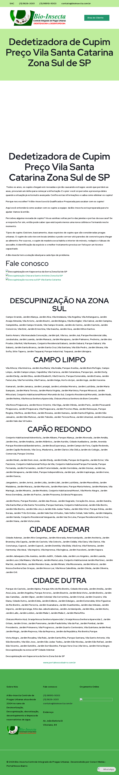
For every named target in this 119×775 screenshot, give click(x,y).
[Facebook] (99, 3)
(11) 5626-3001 (27, 3)
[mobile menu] (75, 17)
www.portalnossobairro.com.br (59, 662)
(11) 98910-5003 (47, 3)
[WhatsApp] (107, 3)
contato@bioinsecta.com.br (76, 3)
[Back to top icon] (109, 756)
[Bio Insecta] (41, 18)
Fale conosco (27, 263)
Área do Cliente (95, 17)
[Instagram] (103, 3)
